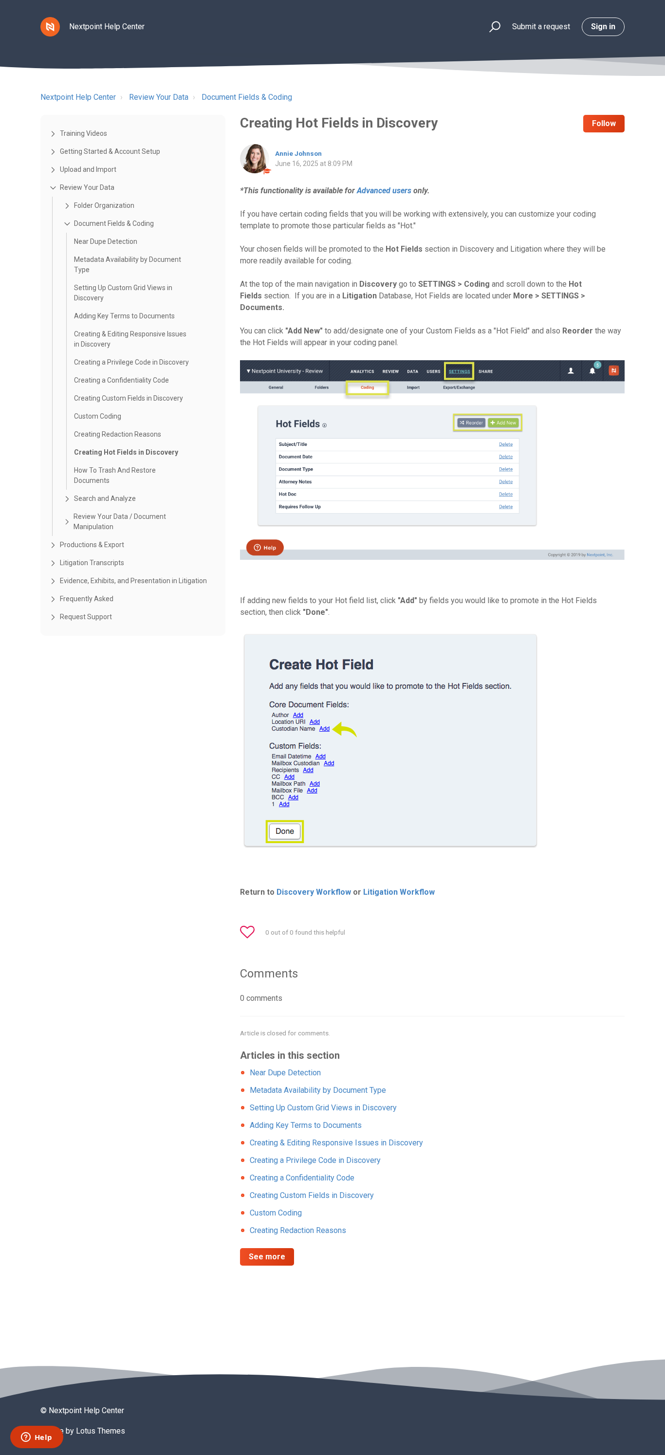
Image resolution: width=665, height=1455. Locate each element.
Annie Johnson (298, 153)
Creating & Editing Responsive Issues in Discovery (130, 339)
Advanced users (384, 190)
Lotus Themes (100, 1431)
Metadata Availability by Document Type (127, 265)
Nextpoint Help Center (78, 97)
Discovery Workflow (314, 892)
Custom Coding (97, 416)
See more (267, 1256)
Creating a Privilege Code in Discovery (131, 362)
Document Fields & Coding (247, 97)
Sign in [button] (603, 26)
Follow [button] (604, 123)
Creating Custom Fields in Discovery (128, 398)
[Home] (50, 27)
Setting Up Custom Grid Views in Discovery (123, 293)
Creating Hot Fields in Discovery (126, 452)
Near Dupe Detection (105, 241)
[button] (490, 27)
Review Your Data (158, 97)
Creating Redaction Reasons (117, 434)
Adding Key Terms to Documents (124, 316)
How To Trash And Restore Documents (115, 475)
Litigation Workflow (399, 892)
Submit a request (541, 26)
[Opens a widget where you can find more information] (36, 1438)
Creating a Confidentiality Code (121, 380)
